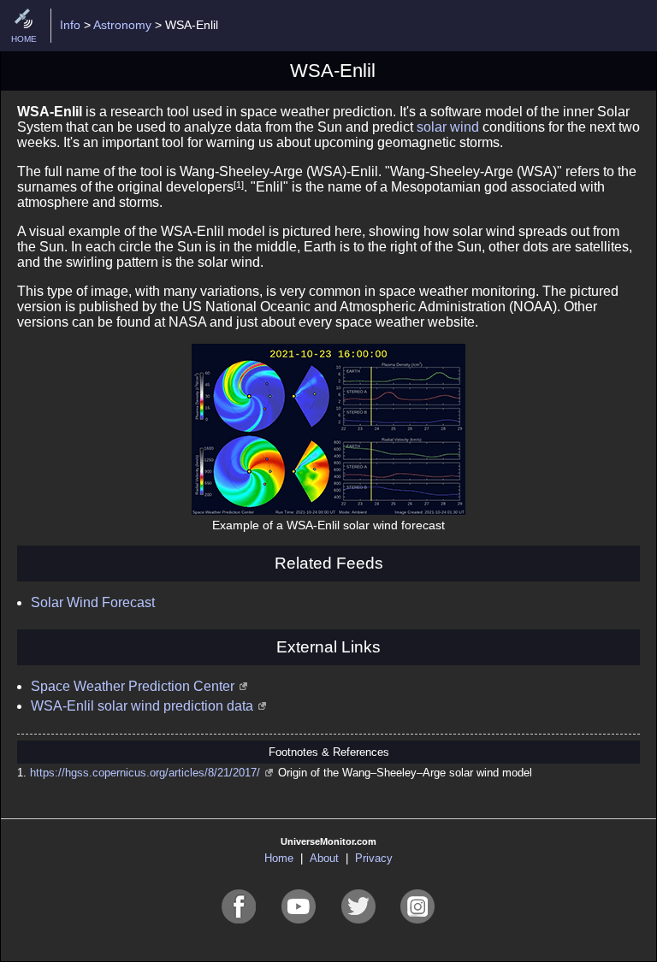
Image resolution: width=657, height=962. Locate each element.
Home (278, 858)
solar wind (448, 127)
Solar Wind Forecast (93, 602)
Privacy (374, 858)
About (324, 858)
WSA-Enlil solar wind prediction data (142, 706)
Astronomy (122, 25)
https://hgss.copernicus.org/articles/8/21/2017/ (145, 772)
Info (70, 25)
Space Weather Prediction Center (132, 686)
